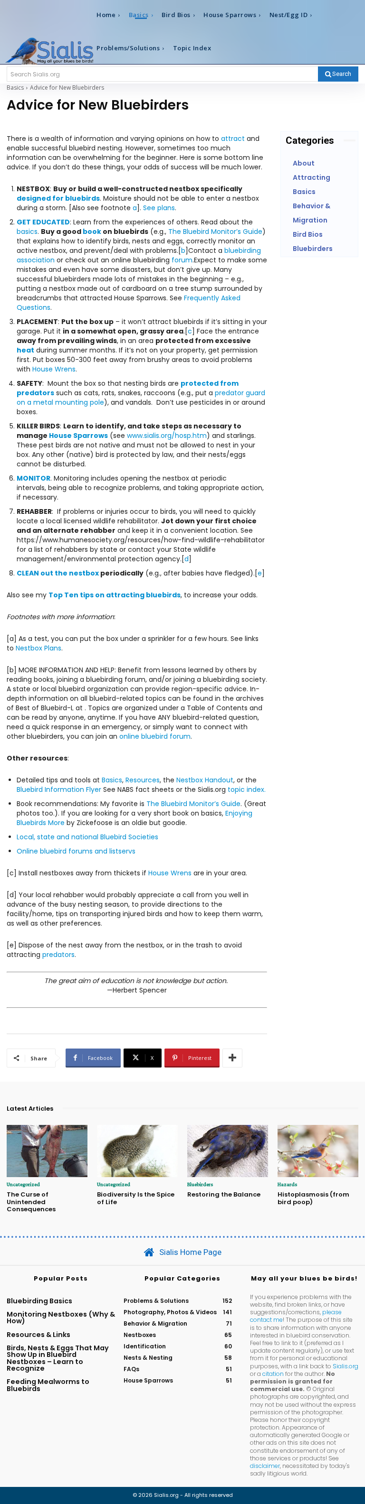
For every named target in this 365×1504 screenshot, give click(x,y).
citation (273, 1374)
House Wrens (54, 369)
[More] (232, 1058)
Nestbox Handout (204, 780)
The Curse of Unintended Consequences (31, 1202)
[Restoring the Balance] (227, 1151)
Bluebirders (200, 1184)
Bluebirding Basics (39, 1301)
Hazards (287, 1184)
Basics (15, 88)
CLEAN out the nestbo (56, 573)
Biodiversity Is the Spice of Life (135, 1198)
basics (27, 231)
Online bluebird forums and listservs (76, 851)
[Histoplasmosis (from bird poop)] (318, 1151)
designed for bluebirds (58, 198)
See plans (159, 208)
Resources (142, 780)
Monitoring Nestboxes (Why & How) (61, 1317)
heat (25, 350)
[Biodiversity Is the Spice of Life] (137, 1151)
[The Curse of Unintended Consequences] (47, 1151)
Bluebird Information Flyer (59, 789)
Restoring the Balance (223, 1194)
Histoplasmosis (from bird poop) (313, 1198)
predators (58, 954)
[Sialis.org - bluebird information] (49, 51)
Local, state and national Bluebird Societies (87, 837)
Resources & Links (38, 1334)
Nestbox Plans (38, 648)
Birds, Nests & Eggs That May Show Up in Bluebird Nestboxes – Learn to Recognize (58, 1358)
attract (233, 138)
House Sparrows (78, 435)
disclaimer (265, 1466)
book (92, 231)
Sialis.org (345, 1366)
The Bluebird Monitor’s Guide (215, 231)
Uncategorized (23, 1184)
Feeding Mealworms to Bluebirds (48, 1385)
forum (182, 260)
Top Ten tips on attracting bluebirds (114, 595)
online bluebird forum (155, 736)
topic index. (247, 789)
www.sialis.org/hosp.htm (167, 435)
